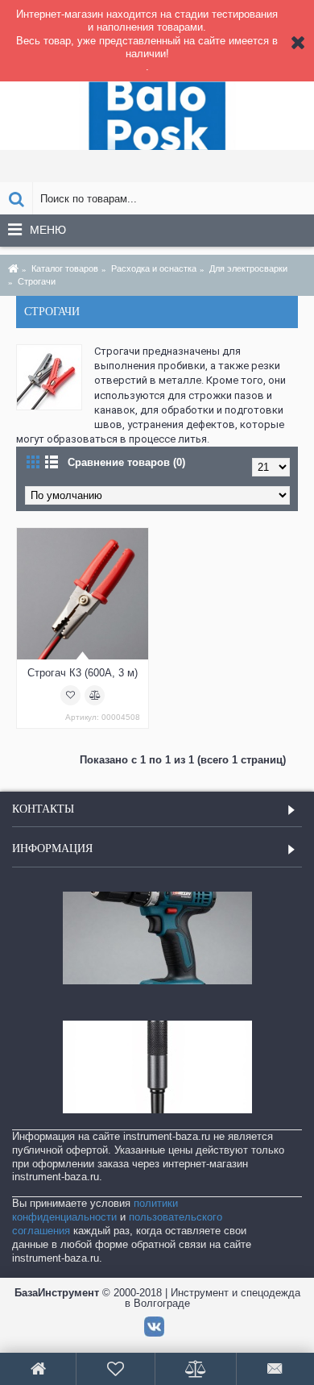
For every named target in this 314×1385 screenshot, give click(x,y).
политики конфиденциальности (95, 1210)
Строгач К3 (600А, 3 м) (82, 673)
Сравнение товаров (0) (126, 462)
